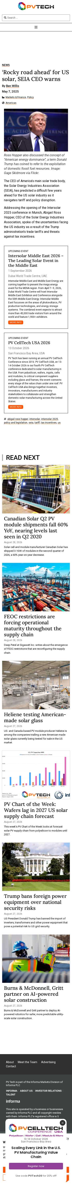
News (6, 65)
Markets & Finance (16, 97)
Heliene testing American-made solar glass (35, 717)
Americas (11, 103)
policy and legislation (15, 422)
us (59, 422)
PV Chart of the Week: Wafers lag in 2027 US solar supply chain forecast (36, 810)
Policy (30, 97)
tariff (37, 422)
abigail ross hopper (17, 419)
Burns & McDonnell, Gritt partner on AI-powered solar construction (33, 994)
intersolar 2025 (49, 419)
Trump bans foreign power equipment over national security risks (35, 902)
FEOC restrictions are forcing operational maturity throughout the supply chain (33, 625)
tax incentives (49, 422)
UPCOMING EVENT (18, 251)
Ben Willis (12, 86)
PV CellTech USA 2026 (29, 342)
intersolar (34, 419)
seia (31, 422)
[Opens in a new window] (13, 1101)
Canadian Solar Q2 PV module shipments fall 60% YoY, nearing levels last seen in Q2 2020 (36, 527)
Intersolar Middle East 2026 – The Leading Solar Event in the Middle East (36, 260)
